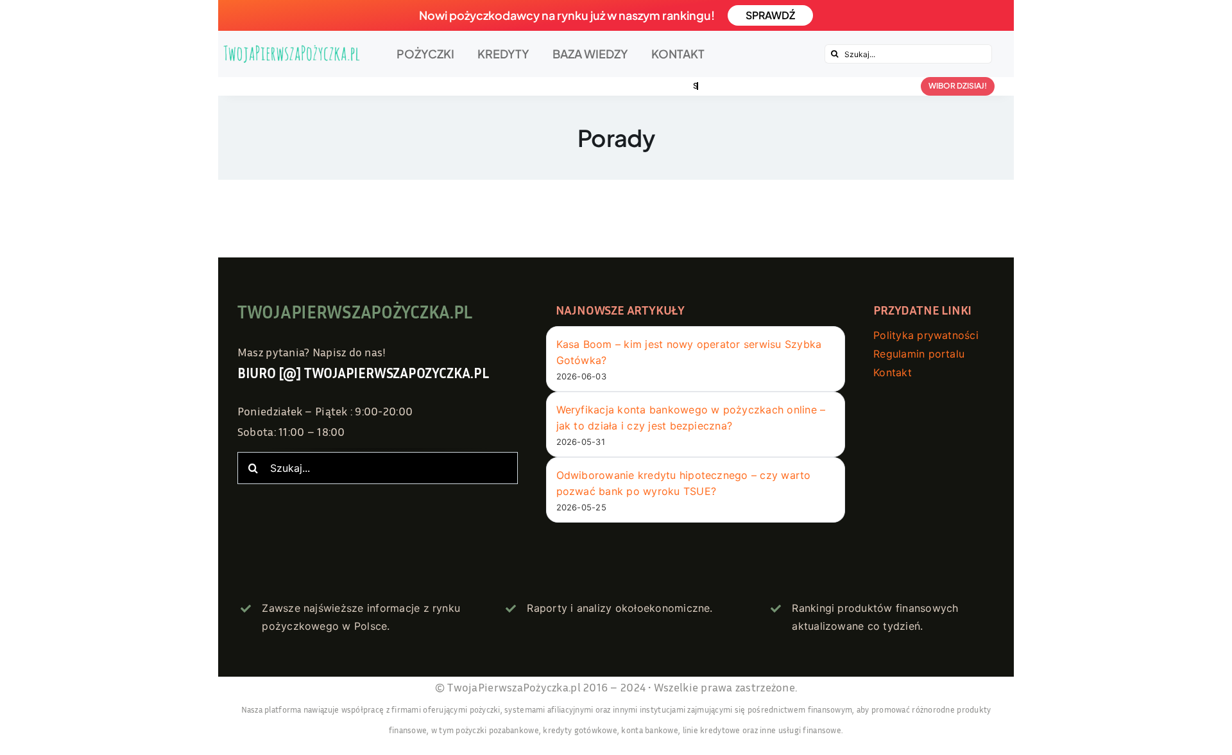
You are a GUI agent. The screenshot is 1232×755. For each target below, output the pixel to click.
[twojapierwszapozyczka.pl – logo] (291, 54)
